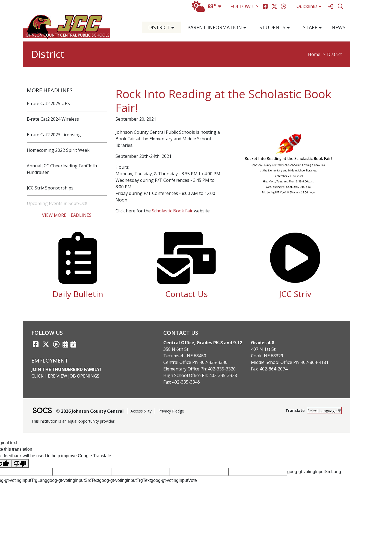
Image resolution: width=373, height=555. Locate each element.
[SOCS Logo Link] (42, 411)
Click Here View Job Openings (65, 376)
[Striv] (283, 6)
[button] (175, 27)
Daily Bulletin (77, 293)
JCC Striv (295, 293)
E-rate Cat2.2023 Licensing (54, 135)
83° (212, 6)
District (334, 54)
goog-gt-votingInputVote (174, 480)
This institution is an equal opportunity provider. (73, 421)
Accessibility (141, 411)
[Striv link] (56, 344)
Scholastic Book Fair (172, 211)
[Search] (340, 6)
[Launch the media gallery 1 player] (288, 168)
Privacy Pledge (171, 411)
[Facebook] (265, 6)
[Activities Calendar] (65, 344)
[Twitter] (274, 6)
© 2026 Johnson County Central (90, 411)
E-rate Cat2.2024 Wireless (53, 119)
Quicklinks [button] (307, 6)
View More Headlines (66, 215)
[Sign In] (330, 6)
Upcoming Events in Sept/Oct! (57, 203)
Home (314, 54)
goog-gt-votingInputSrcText (73, 480)
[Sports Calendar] (73, 344)
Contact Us (186, 293)
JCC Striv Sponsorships (50, 188)
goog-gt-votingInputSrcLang (314, 471)
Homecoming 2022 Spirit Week (58, 150)
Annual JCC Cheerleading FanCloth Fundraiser (62, 169)
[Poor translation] (20, 463)
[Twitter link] (46, 344)
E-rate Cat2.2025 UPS (48, 103)
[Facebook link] (35, 344)
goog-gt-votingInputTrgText (125, 480)
